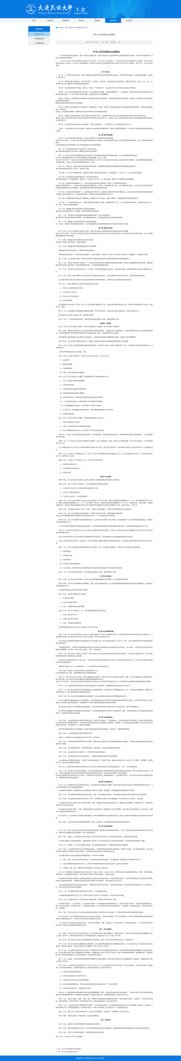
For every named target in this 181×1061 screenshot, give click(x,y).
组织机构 (65, 20)
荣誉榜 (97, 20)
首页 (34, 20)
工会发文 (129, 20)
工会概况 (49, 20)
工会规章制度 (39, 43)
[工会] (57, 9)
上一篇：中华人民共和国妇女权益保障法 (68, 1049)
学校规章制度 (39, 38)
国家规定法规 (39, 34)
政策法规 (113, 20)
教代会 (81, 20)
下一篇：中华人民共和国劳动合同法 (67, 1052)
